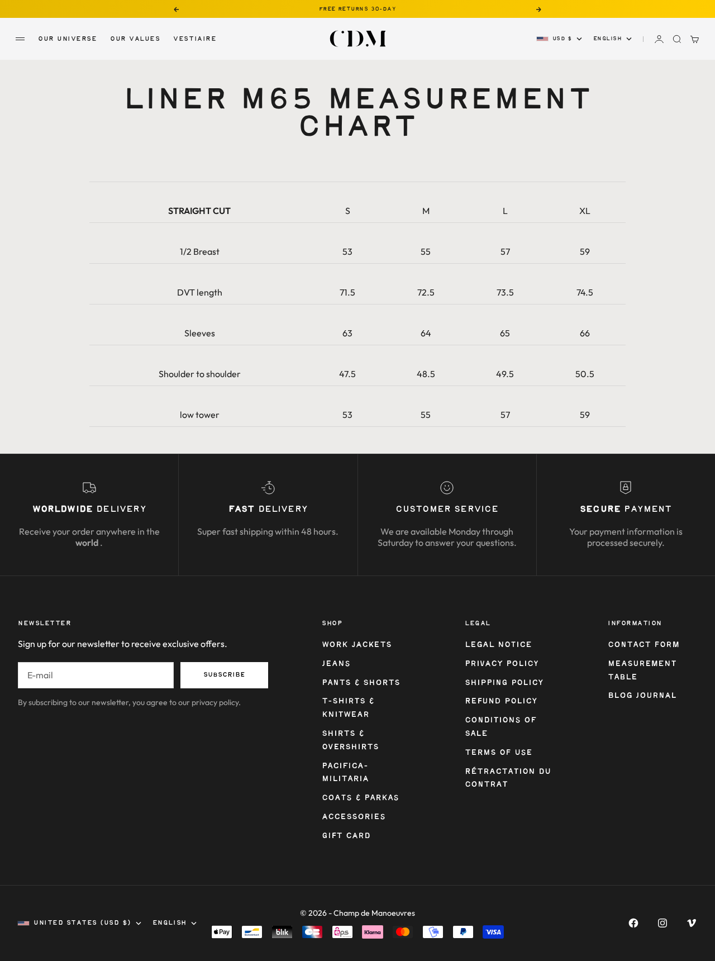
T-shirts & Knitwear (348, 708)
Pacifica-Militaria (345, 773)
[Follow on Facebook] (633, 923)
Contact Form (643, 645)
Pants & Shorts (361, 683)
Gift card (346, 836)
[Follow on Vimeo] (691, 923)
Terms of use (498, 753)
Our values (135, 39)
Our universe (67, 39)
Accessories (353, 817)
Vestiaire (194, 39)
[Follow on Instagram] (662, 923)
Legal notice (498, 645)
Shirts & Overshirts (350, 740)
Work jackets (357, 645)
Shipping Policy (504, 683)
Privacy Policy (501, 664)
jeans (336, 664)
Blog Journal (642, 696)
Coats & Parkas (360, 798)
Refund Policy (501, 701)
